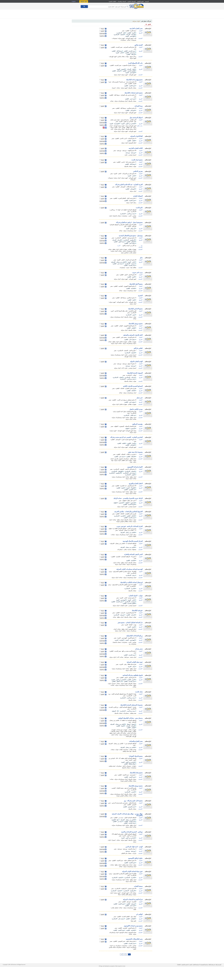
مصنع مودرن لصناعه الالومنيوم (133, 926)
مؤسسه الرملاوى (137, 424)
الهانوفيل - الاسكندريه (117, 471)
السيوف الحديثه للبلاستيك (135, 373)
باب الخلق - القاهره (117, 681)
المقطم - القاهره (131, 241)
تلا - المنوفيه (115, 711)
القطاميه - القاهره (130, 918)
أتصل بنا (190, 964)
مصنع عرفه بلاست (137, 160)
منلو (141, 257)
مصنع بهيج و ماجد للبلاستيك (134, 79)
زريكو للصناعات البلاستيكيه (134, 636)
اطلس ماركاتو (138, 348)
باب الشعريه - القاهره (129, 489)
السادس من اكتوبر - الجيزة (128, 123)
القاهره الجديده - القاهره (129, 71)
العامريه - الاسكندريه (119, 516)
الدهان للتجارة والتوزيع (136, 483)
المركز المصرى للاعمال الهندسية (133, 541)
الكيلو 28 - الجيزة (130, 488)
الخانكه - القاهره (131, 390)
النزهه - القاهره (120, 488)
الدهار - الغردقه (131, 69)
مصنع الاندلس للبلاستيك (135, 309)
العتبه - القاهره (131, 300)
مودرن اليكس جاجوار (136, 409)
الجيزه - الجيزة (131, 627)
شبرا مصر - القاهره (130, 99)
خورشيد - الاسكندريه (119, 615)
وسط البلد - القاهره (117, 51)
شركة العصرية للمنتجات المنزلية (133, 899)
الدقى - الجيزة (119, 52)
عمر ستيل (139, 398)
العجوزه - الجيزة (121, 69)
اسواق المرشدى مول (136, 117)
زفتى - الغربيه (131, 666)
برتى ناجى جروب (137, 272)
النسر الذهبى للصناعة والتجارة (133, 554)
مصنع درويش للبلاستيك (136, 323)
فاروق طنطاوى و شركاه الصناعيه (133, 675)
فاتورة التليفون (140, 1)
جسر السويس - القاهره (129, 806)
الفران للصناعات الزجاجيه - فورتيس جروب (129, 526)
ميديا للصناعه (139, 106)
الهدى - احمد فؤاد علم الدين (134, 847)
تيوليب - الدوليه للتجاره (136, 595)
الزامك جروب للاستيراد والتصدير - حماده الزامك (128, 498)
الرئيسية (147, 1)
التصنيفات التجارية (131, 1)
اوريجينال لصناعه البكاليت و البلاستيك (131, 582)
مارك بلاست (139, 692)
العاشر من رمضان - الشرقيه (118, 262)
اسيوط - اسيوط (131, 724)
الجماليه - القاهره (130, 456)
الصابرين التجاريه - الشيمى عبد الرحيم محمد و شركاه (126, 437)
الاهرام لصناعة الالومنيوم (135, 467)
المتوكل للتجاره (138, 196)
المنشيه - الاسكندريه (119, 34)
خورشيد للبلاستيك (137, 610)
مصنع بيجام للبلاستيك (136, 772)
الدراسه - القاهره (130, 615)
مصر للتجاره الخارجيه (136, 28)
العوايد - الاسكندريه (118, 377)
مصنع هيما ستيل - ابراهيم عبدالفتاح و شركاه (129, 222)
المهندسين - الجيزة (130, 36)
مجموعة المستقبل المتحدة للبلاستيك (131, 705)
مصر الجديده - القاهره (129, 51)
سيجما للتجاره (138, 886)
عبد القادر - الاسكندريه (129, 415)
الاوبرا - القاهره (131, 33)
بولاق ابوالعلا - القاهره (129, 764)
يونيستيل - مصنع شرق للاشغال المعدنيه (131, 235)
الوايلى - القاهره (131, 328)
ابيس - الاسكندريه (130, 314)
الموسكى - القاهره (130, 110)
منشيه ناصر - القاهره (129, 243)
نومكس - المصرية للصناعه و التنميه (132, 832)
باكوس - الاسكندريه (130, 474)
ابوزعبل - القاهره (130, 904)
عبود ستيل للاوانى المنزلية (135, 662)
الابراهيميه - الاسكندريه (129, 240)
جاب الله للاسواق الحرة (135, 63)
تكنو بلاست (139, 207)
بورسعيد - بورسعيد (130, 152)
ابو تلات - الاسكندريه (130, 377)
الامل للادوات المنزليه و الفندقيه (133, 335)
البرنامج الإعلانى (196, 964)
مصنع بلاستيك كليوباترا (136, 756)
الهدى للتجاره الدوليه (136, 361)
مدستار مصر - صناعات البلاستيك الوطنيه (130, 718)
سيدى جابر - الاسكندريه (129, 473)
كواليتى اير (139, 914)
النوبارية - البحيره (119, 640)
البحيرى (140, 295)
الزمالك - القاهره (131, 54)
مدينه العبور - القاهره (119, 241)
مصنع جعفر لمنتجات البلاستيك (134, 93)
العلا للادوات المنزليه (136, 136)
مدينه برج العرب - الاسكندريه (127, 213)
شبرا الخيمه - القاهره (129, 85)
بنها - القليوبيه (115, 819)
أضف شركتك (218, 964)
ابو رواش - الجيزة (130, 228)
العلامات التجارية (112, 1)
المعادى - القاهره (116, 71)
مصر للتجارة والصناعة (136, 741)
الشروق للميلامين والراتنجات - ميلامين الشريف (128, 511)
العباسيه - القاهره (130, 288)
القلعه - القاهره (131, 140)
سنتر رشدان (139, 649)
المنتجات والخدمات (122, 1)
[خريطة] (102, 29)
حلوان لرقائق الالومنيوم (135, 858)
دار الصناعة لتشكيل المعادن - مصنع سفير (130, 622)
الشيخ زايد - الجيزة (114, 123)
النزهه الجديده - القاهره (129, 504)
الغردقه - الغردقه (130, 34)
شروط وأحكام (212, 964)
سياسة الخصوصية (204, 964)
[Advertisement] (160, 37)
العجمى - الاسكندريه (130, 792)
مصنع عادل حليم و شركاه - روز (133, 800)
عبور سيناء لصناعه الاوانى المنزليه (132, 871)
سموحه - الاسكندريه (130, 263)
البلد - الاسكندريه (121, 33)
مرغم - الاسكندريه (130, 575)
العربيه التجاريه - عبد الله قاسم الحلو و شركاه (129, 184)
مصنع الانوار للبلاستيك (136, 284)
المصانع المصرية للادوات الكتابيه (133, 386)
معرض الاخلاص (138, 171)
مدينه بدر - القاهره (117, 821)
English (74, 1)
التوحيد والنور (138, 45)
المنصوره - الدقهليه (130, 428)
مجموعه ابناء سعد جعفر (135, 452)
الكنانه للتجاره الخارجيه (136, 148)
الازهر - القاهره (131, 277)
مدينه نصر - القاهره (130, 52)
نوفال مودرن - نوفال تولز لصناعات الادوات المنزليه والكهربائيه (127, 814)
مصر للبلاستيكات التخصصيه (134, 939)
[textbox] (108, 6)
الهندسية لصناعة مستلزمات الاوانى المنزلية (129, 569)
